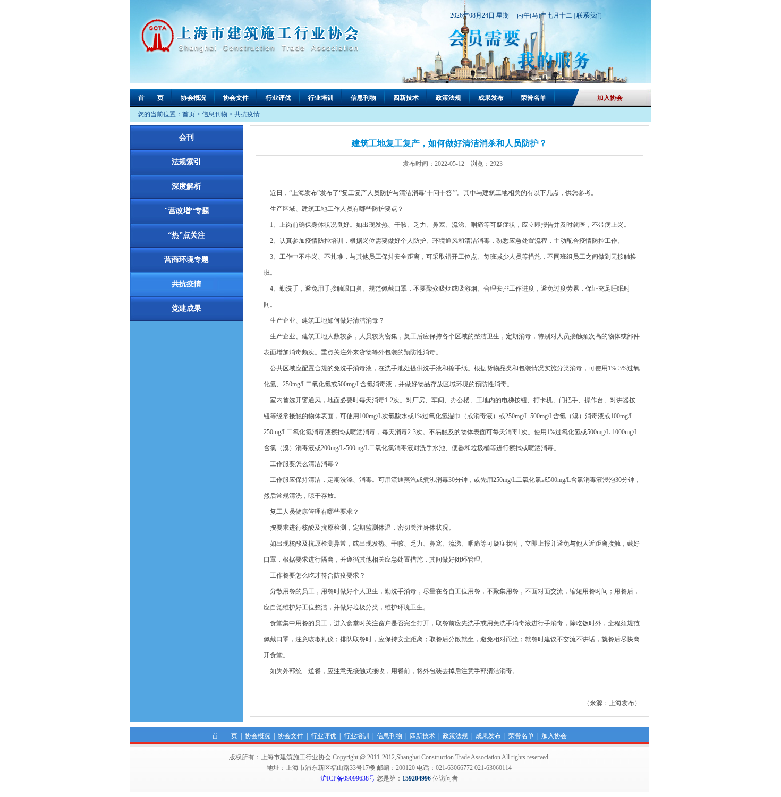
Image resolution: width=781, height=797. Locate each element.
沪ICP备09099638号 (347, 778)
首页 (188, 114)
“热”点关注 (186, 235)
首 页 (151, 97)
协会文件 (236, 97)
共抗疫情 (247, 114)
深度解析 (186, 186)
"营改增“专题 (186, 211)
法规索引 (186, 162)
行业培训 (321, 97)
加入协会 (610, 97)
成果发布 (491, 97)
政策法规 (448, 97)
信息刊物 (363, 97)
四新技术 (406, 97)
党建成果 (186, 308)
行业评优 (278, 97)
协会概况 (193, 97)
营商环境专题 (186, 260)
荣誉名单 (533, 97)
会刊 (186, 137)
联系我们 (589, 15)
